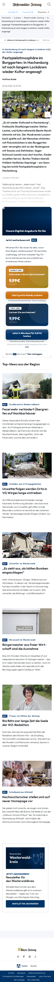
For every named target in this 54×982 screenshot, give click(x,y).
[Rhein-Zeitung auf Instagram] (29, 956)
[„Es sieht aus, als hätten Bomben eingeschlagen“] (27, 544)
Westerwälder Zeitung (34, 17)
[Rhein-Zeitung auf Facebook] (23, 956)
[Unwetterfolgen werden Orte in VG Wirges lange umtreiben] (27, 465)
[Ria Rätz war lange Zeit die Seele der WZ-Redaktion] (27, 697)
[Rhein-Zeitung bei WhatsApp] (18, 956)
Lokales (17, 17)
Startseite (6, 17)
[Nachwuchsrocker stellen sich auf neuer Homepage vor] (27, 773)
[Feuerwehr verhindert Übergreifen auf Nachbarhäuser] (27, 385)
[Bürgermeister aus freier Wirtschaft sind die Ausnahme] (27, 621)
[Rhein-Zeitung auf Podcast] (35, 956)
